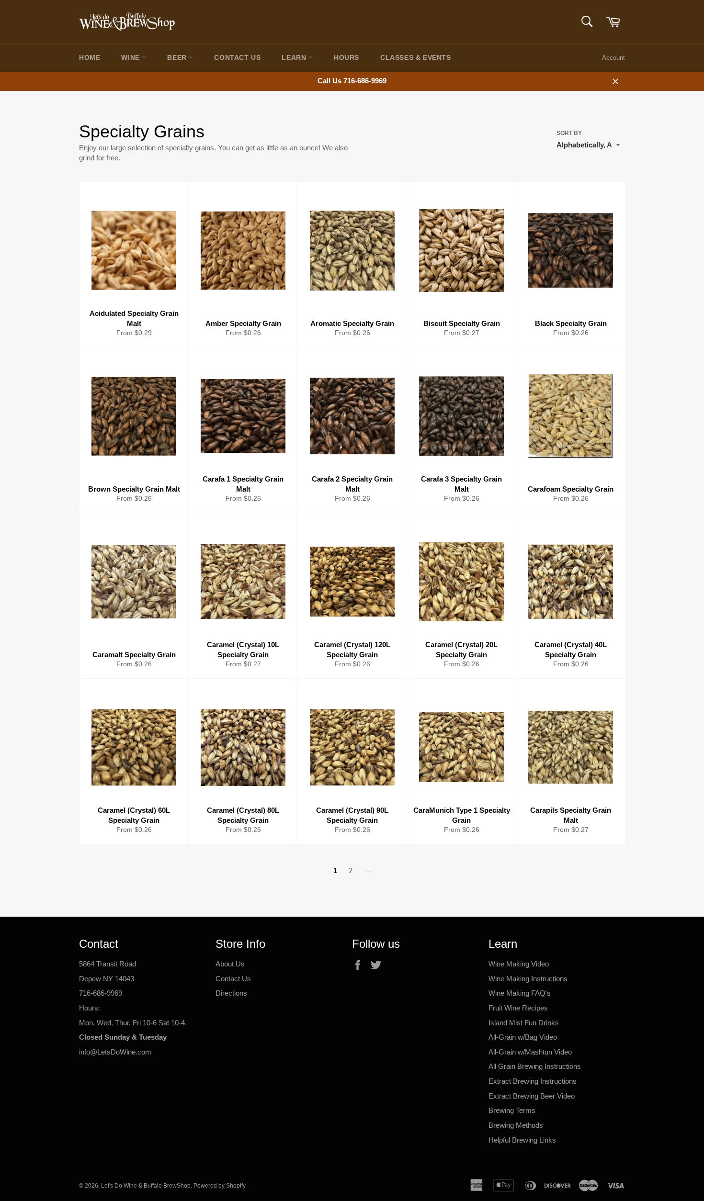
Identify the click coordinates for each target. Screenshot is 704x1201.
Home (89, 57)
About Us (230, 964)
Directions (231, 993)
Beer (178, 57)
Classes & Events (415, 57)
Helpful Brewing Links (522, 1140)
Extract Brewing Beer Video (531, 1096)
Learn (295, 57)
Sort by (569, 133)
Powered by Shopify (219, 1185)
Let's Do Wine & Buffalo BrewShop (146, 1185)
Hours (346, 57)
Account (613, 57)
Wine (131, 57)
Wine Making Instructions (528, 979)
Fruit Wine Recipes (518, 1008)
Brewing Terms (511, 1110)
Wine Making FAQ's (519, 993)
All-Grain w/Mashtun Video (530, 1052)
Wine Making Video (518, 964)
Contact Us (237, 57)
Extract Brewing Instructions (532, 1081)
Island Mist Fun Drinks (523, 1023)
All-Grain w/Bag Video (522, 1037)
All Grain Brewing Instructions (534, 1066)
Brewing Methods (515, 1125)
